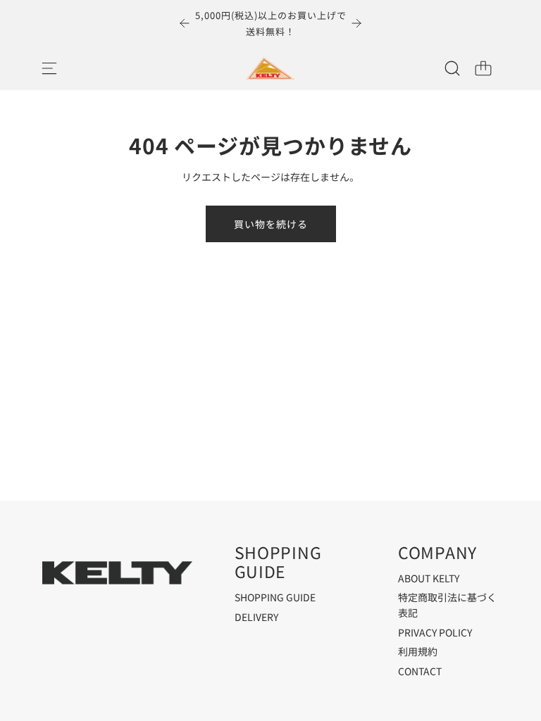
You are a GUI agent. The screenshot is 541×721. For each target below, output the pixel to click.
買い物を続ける (271, 224)
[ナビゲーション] (49, 68)
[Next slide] (356, 23)
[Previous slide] (184, 23)
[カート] (483, 68)
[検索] (452, 68)
